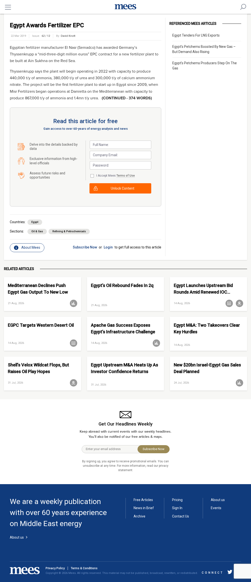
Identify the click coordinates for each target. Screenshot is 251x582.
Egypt (34, 222)
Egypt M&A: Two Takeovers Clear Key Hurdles (207, 328)
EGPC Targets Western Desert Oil (41, 325)
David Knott (68, 36)
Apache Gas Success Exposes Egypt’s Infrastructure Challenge (123, 328)
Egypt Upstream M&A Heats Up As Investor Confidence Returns (124, 368)
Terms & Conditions (84, 568)
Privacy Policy (55, 568)
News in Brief (144, 508)
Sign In (177, 508)
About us (218, 500)
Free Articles (143, 500)
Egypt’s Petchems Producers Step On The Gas (204, 65)
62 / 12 (46, 36)
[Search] (243, 7)
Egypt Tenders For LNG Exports (196, 35)
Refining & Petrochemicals (69, 231)
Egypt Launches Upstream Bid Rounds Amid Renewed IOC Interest (203, 289)
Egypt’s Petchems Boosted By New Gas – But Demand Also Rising (204, 49)
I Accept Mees (115, 175)
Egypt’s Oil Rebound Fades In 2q (122, 285)
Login (108, 247)
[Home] (125, 7)
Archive (139, 516)
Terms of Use (125, 175)
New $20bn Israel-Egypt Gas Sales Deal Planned (207, 368)
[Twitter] (230, 573)
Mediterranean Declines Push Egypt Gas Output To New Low (38, 289)
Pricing (177, 500)
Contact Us (180, 516)
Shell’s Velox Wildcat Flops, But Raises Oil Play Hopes (38, 368)
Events (216, 508)
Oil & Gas (37, 231)
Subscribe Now (85, 247)
